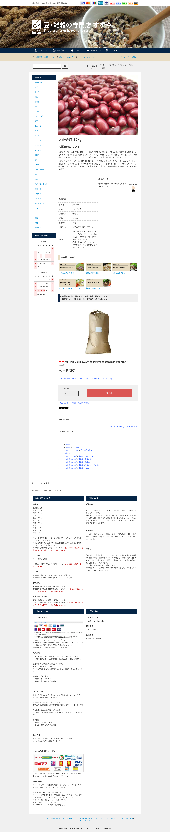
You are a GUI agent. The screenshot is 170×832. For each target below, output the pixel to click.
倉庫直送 (38, 228)
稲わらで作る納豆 (66, 57)
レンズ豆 (38, 145)
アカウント (42, 50)
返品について (63, 403)
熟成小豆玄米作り (41, 184)
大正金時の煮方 (86, 450)
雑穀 (36, 179)
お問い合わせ (96, 50)
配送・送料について (59, 818)
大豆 (36, 87)
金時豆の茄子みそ (85, 462)
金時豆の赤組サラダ (86, 456)
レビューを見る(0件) (116, 427)
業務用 (67, 453)
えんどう (38, 126)
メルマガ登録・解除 (128, 57)
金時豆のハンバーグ (86, 468)
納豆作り (103, 65)
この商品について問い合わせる (89, 379)
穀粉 (36, 218)
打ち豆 (37, 208)
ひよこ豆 (38, 140)
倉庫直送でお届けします (45, 57)
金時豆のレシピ (71, 456)
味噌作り (38, 189)
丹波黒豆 (38, 102)
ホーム (60, 441)
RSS (82, 821)
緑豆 (36, 160)
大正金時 (75, 447)
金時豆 (67, 444)
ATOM (87, 821)
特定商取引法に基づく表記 (79, 403)
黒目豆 (37, 155)
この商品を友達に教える (67, 379)
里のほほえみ (123, 65)
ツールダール (39, 169)
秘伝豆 (131, 65)
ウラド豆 (38, 165)
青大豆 (37, 92)
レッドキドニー (40, 150)
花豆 (36, 121)
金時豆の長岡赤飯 (85, 459)
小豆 (36, 107)
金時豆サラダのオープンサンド (90, 465)
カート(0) (113, 50)
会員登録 (60, 50)
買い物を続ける (108, 379)
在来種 (37, 136)
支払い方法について (43, 818)
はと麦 (102, 68)
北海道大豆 (39, 82)
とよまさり (112, 65)
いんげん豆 (39, 116)
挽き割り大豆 (39, 203)
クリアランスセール (86, 57)
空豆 (36, 174)
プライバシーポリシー (109, 818)
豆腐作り (38, 194)
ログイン (78, 50)
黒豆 (36, 97)
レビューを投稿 (131, 427)
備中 (36, 131)
